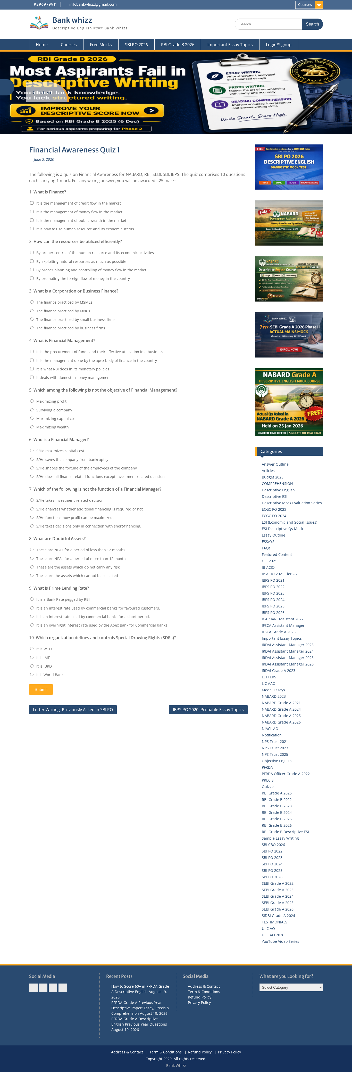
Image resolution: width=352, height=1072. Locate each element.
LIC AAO (268, 683)
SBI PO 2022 (272, 851)
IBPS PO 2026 (273, 612)
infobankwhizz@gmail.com (93, 4)
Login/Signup (278, 44)
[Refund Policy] (53, 988)
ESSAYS (268, 541)
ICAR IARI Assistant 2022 (283, 618)
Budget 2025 (272, 477)
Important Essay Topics (230, 44)
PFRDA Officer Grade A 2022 (286, 773)
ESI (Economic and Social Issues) (289, 522)
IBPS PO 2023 (273, 593)
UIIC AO (268, 928)
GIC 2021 (269, 560)
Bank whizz (72, 20)
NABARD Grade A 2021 (281, 702)
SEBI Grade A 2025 (278, 902)
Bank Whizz (176, 1065)
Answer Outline (275, 464)
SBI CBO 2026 (273, 844)
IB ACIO (268, 567)
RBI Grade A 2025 (277, 793)
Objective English (277, 760)
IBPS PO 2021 (273, 580)
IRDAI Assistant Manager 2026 (288, 664)
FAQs (266, 548)
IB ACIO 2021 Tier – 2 (280, 573)
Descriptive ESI (274, 496)
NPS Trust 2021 (275, 741)
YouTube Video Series (280, 941)
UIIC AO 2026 (273, 934)
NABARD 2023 (274, 696)
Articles (268, 470)
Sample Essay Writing (280, 838)
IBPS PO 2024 (273, 599)
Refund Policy (199, 997)
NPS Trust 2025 (275, 754)
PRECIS (268, 780)
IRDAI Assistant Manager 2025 (288, 657)
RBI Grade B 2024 (277, 812)
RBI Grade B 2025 (277, 818)
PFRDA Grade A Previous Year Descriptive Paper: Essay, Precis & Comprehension (140, 1008)
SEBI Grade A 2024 (278, 896)
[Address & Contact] (33, 988)
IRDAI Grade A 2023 (278, 670)
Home (42, 44)
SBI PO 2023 (272, 857)
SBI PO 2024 (272, 864)
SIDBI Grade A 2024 (278, 915)
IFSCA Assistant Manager (283, 625)
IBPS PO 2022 (273, 586)
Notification (272, 735)
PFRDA (267, 767)
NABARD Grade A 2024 (281, 709)
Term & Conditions (204, 991)
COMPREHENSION (277, 483)
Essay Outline (273, 535)
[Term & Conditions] (43, 988)
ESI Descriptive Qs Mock (282, 528)
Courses (305, 4)
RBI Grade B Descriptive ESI (285, 831)
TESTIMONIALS (274, 922)
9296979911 (45, 4)
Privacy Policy (199, 1002)
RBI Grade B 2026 (177, 44)
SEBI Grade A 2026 (278, 909)
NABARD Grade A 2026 (281, 722)
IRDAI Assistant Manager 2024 (288, 651)
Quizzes (268, 786)
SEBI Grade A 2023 (278, 889)
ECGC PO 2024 (274, 515)
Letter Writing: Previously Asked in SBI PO (73, 709)
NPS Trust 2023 (275, 747)
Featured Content (277, 554)
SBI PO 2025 (272, 870)
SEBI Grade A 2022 (278, 883)
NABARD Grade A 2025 (281, 715)
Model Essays (273, 689)
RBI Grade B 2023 (277, 805)
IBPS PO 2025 (273, 606)
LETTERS (269, 677)
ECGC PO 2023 (274, 509)
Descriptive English (278, 490)
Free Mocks (101, 44)
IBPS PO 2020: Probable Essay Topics (208, 709)
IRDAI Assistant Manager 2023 (288, 644)
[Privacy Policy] (62, 988)
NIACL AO (270, 728)
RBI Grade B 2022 (277, 799)
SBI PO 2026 (136, 44)
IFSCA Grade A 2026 (279, 631)
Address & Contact (204, 986)
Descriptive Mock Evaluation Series (292, 502)
